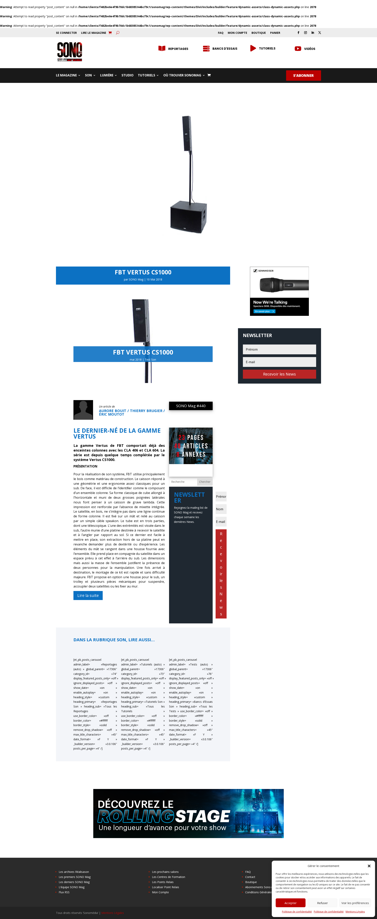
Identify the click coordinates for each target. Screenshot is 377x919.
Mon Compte (237, 33)
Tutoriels (267, 48)
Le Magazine (66, 75)
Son (88, 75)
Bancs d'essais (224, 49)
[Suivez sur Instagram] (305, 32)
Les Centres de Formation (168, 877)
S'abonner (303, 75)
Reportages (178, 49)
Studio (128, 75)
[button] (369, 866)
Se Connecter (66, 33)
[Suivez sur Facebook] (298, 32)
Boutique (259, 33)
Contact (250, 877)
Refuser (322, 903)
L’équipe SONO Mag (71, 887)
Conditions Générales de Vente (264, 892)
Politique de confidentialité (297, 911)
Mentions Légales (355, 911)
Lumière (106, 75)
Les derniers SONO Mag (74, 882)
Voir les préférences (355, 903)
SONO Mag (136, 279)
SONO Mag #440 (191, 405)
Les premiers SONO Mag (75, 877)
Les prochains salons (165, 872)
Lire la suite (88, 595)
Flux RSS (64, 892)
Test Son (150, 359)
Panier (275, 33)
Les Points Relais (163, 882)
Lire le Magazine (93, 33)
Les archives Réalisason (74, 872)
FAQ (220, 33)
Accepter (291, 903)
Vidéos (309, 49)
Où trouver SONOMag (182, 75)
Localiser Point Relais (165, 887)
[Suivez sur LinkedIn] (312, 32)
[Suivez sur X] (319, 32)
